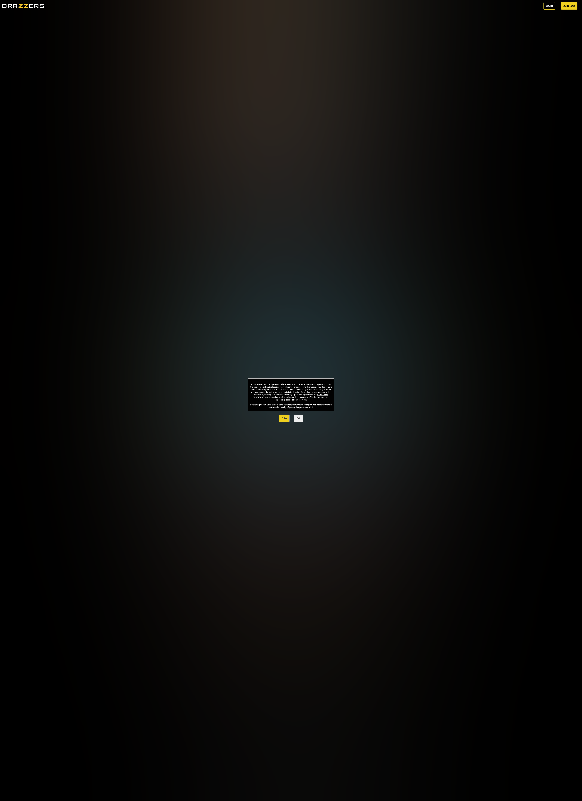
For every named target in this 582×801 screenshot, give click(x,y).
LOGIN (549, 5)
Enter (284, 418)
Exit (298, 418)
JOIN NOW (569, 5)
